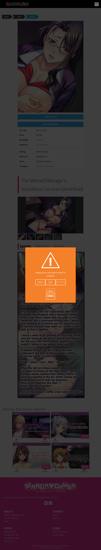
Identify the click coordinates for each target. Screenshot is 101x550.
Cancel (50, 296)
